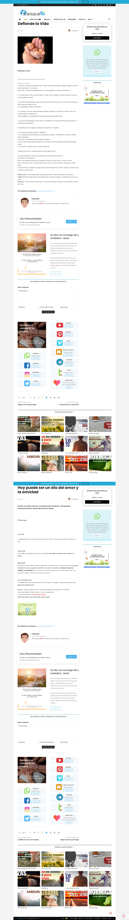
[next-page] (21, 476)
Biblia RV (47, 19)
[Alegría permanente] (100, 444)
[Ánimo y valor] (76, 463)
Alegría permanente (94, 453)
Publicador (74, 31)
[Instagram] (95, 5)
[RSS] (101, 5)
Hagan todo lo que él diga (27, 405)
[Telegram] (46, 397)
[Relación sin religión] (100, 424)
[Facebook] (92, 5)
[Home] (20, 19)
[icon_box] (32, 356)
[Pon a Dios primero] (52, 424)
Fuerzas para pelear (23, 453)
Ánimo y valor (68, 472)
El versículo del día (22, 918)
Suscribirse (97, 38)
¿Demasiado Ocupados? (71, 433)
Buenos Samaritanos (46, 472)
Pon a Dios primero (46, 433)
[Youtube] (110, 5)
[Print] (58, 397)
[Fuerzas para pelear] (29, 444)
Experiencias (44, 453)
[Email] (50, 397)
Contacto (82, 19)
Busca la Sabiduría (22, 472)
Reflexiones (72, 19)
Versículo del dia (60, 19)
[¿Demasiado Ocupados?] (76, 424)
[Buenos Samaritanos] (52, 463)
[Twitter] (104, 5)
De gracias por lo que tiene (69, 405)
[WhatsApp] (42, 397)
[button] (109, 19)
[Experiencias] (52, 444)
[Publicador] (69, 30)
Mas (89, 19)
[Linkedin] (54, 397)
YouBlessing (97, 82)
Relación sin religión (94, 433)
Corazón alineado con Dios (72, 453)
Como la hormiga (93, 472)
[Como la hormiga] (100, 463)
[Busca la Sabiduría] (29, 463)
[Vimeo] (107, 5)
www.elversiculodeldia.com (46, 191)
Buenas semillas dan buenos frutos (27, 433)
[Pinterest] (98, 5)
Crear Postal (34, 19)
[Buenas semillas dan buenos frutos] (29, 424)
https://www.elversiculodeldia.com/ (39, 201)
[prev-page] (19, 476)
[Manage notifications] (124, 916)
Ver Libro (85, 2)
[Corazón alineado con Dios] (76, 444)
